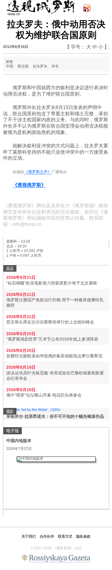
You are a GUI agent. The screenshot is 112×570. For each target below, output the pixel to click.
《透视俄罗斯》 (29, 185)
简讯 (9, 268)
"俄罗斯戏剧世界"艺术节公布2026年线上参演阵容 (52, 339)
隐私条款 (83, 536)
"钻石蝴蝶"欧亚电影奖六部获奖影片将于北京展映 (51, 283)
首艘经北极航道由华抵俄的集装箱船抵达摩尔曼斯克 (54, 355)
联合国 (23, 66)
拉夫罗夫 (40, 66)
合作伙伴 (47, 536)
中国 (9, 66)
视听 (9, 411)
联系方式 (65, 536)
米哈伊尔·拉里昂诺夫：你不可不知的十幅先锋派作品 (55, 416)
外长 (55, 66)
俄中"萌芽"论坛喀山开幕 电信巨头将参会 (44, 395)
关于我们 (29, 536)
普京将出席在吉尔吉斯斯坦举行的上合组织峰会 (50, 322)
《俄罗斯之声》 (37, 172)
